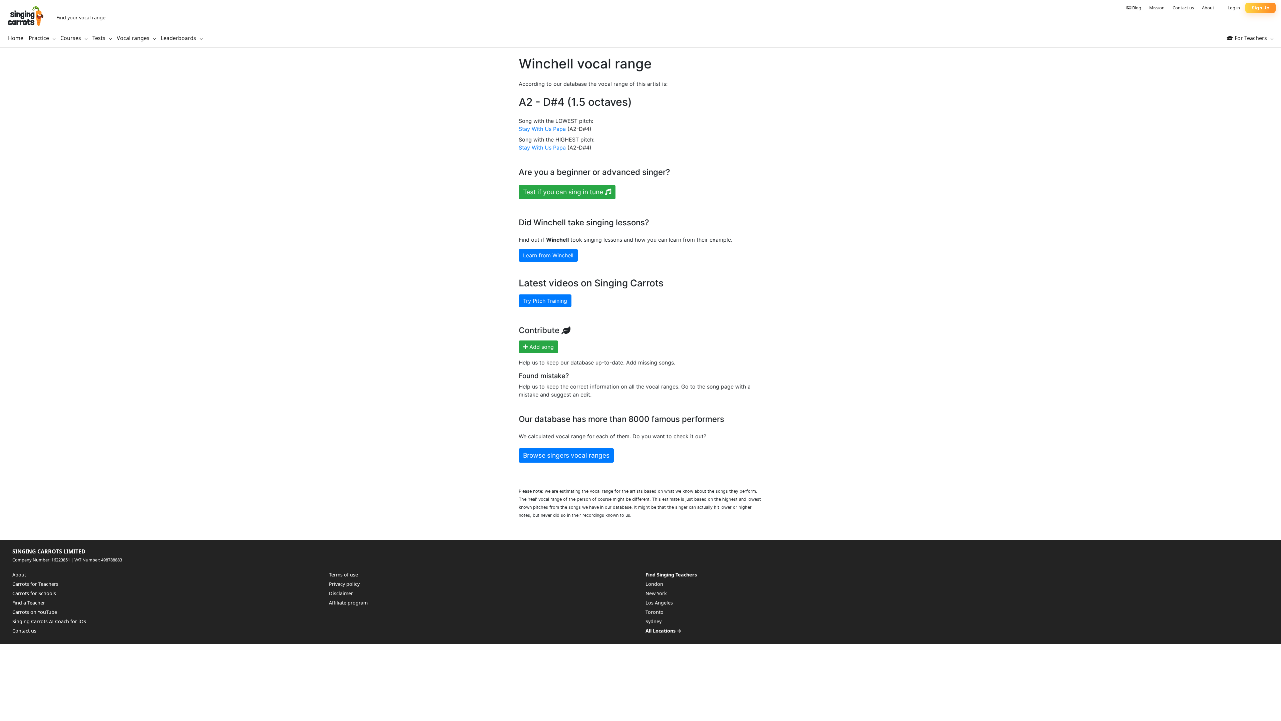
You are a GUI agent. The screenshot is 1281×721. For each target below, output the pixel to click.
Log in (1234, 8)
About (1208, 8)
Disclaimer (341, 593)
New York (656, 593)
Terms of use (343, 574)
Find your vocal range (80, 17)
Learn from (548, 255)
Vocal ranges (134, 38)
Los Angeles (659, 602)
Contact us (1183, 8)
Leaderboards (179, 38)
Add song (541, 346)
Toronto (655, 612)
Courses (71, 38)
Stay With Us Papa (542, 129)
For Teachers (1250, 38)
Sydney (654, 621)
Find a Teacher (28, 602)
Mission (1157, 8)
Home (15, 38)
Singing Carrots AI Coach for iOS (49, 621)
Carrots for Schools (34, 593)
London (654, 584)
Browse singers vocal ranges (566, 455)
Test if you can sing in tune (564, 192)
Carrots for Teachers (35, 584)
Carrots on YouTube (34, 612)
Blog (1136, 8)
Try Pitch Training (545, 300)
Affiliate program (348, 602)
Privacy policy (344, 584)
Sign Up (1260, 8)
